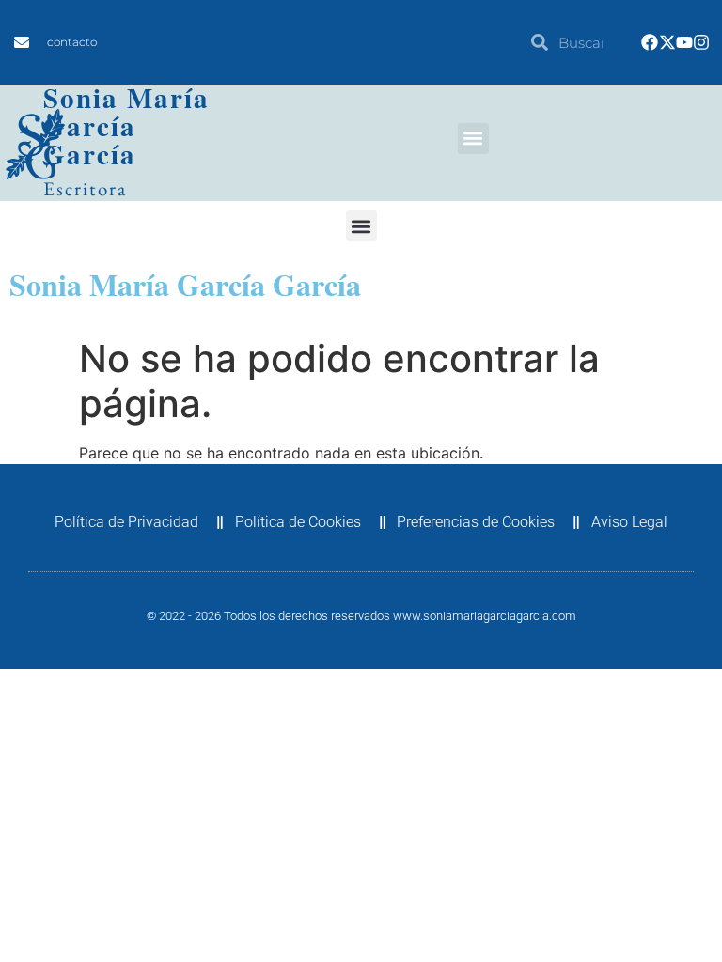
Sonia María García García (126, 126)
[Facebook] (650, 42)
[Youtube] (684, 42)
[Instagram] (701, 42)
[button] (473, 138)
